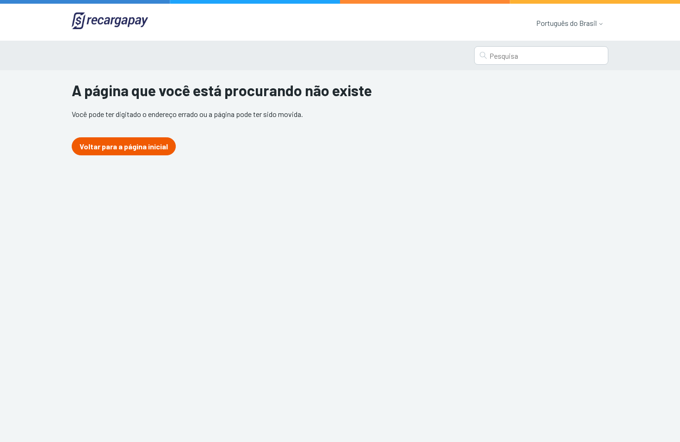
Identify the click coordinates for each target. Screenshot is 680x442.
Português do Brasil (567, 23)
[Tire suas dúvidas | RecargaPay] (110, 21)
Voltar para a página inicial (124, 146)
